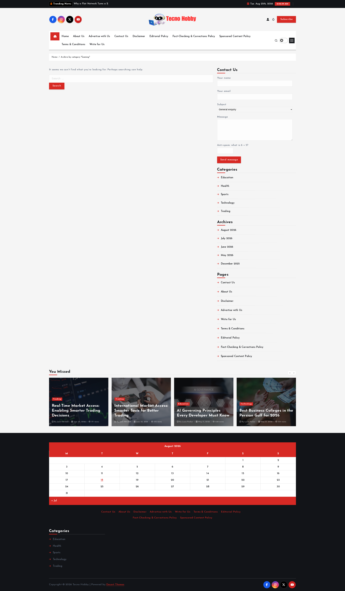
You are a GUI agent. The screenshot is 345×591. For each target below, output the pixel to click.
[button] (290, 373)
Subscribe (286, 19)
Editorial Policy (158, 36)
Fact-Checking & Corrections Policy (193, 36)
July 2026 (226, 238)
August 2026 (228, 230)
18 (102, 480)
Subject (221, 104)
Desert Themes (115, 584)
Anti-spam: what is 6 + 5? (232, 145)
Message (222, 117)
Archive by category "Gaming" (75, 57)
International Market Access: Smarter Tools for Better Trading (141, 410)
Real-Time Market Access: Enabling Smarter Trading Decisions (76, 410)
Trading (225, 211)
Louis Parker (187, 422)
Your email (224, 91)
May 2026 (227, 255)
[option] (78, 402)
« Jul (54, 500)
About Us (78, 36)
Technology (227, 203)
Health (225, 186)
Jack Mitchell (63, 422)
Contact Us (121, 36)
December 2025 (230, 264)
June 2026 (227, 247)
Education (227, 178)
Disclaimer (139, 36)
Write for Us (96, 44)
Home (65, 36)
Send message (229, 159)
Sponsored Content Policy (235, 36)
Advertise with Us (99, 36)
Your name (224, 78)
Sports (224, 194)
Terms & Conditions (73, 44)
